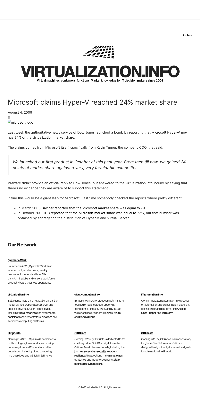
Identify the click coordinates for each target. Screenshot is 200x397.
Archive (187, 35)
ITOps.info (14, 333)
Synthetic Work (17, 260)
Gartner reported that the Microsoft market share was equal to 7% (93, 208)
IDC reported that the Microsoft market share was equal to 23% (94, 213)
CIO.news (147, 333)
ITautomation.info (152, 294)
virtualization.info (100, 72)
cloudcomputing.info (87, 294)
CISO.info (80, 333)
